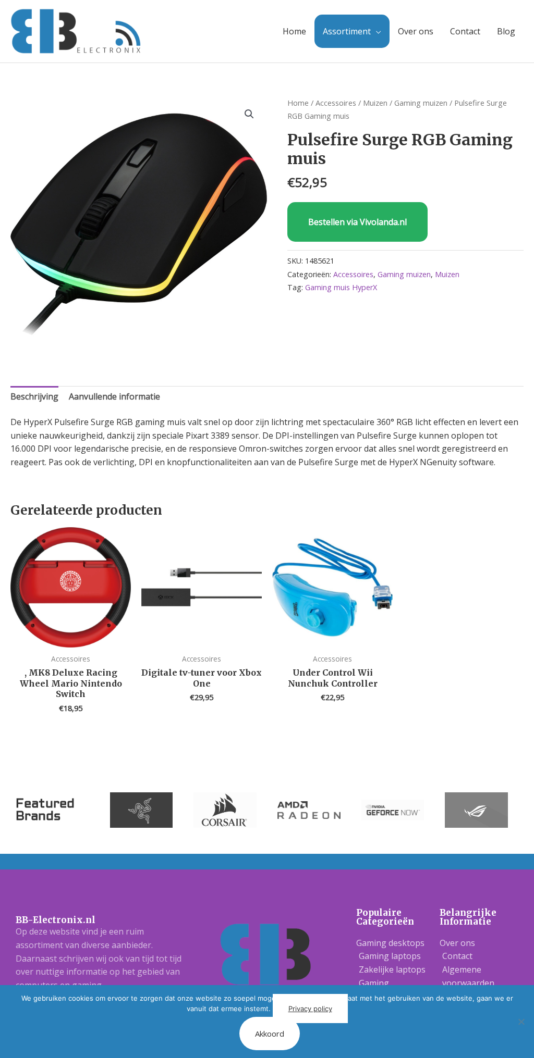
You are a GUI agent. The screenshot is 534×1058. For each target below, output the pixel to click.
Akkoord (269, 1033)
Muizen (375, 102)
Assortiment (347, 31)
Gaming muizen (420, 102)
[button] (249, 114)
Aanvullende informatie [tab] (114, 396)
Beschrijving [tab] (34, 396)
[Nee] (521, 1021)
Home (294, 31)
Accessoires (335, 102)
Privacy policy (310, 1008)
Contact (465, 31)
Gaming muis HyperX (341, 287)
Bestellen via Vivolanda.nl (357, 222)
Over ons (415, 31)
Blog (506, 31)
